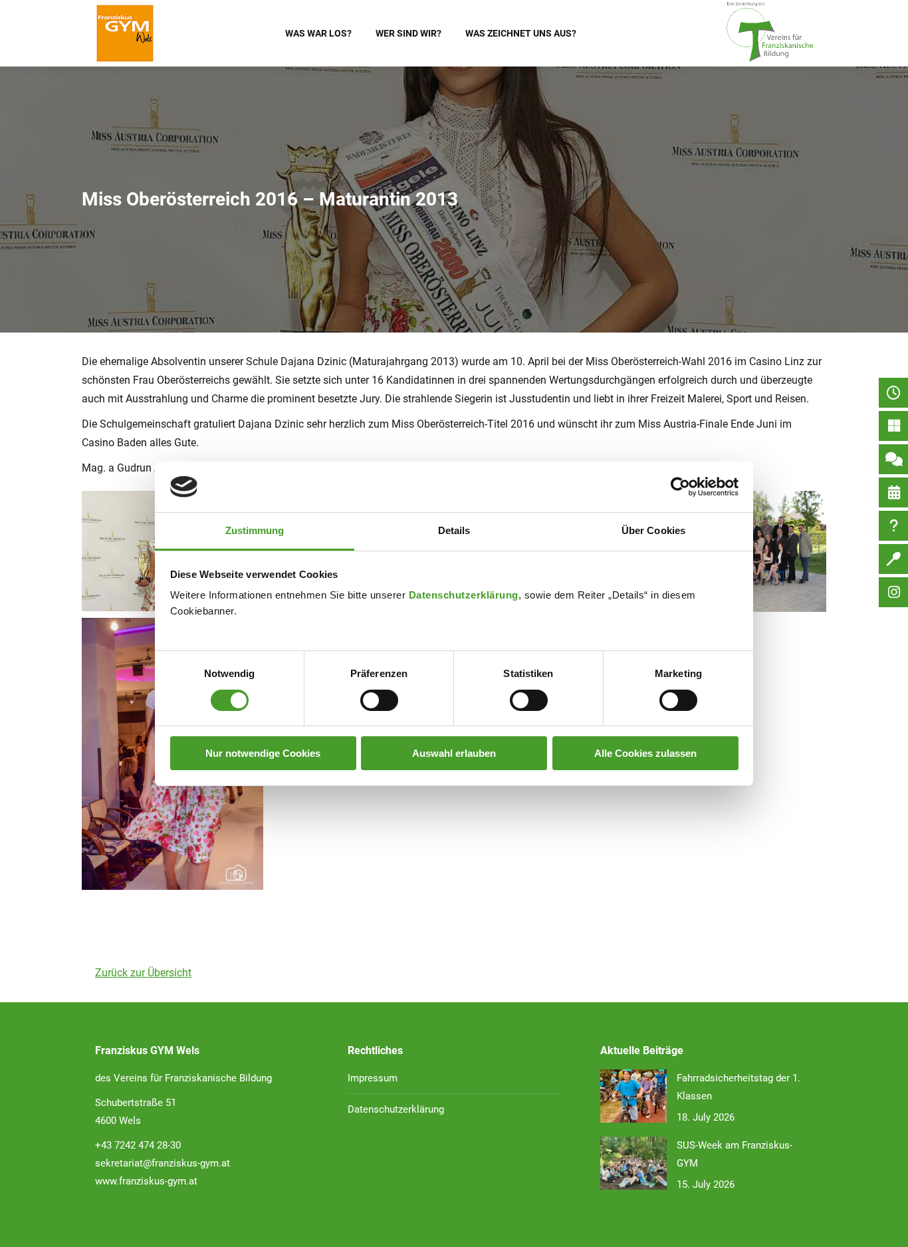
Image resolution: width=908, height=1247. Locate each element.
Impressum (372, 1078)
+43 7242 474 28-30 (138, 1145)
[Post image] (633, 1096)
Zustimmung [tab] (254, 530)
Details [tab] (454, 530)
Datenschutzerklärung (463, 595)
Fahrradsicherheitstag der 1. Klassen (738, 1087)
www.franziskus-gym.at (146, 1181)
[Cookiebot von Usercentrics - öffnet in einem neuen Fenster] (680, 487)
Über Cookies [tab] (653, 530)
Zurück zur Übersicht (143, 972)
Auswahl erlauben (454, 753)
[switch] (379, 700)
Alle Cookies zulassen (645, 753)
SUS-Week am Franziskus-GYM (734, 1154)
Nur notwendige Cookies (262, 753)
